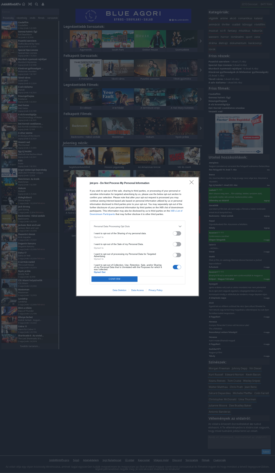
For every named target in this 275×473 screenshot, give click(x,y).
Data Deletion (119, 290)
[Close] (193, 183)
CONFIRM (114, 279)
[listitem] (137, 226)
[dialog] (137, 236)
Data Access (137, 290)
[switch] (177, 233)
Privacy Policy (155, 290)
